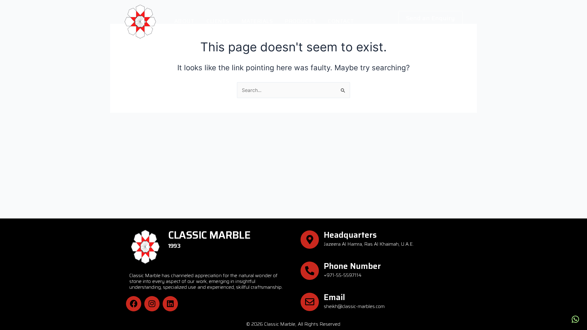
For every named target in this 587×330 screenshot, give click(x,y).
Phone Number (352, 266)
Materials (257, 21)
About (184, 21)
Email (334, 297)
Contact (341, 21)
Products (300, 21)
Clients (217, 21)
